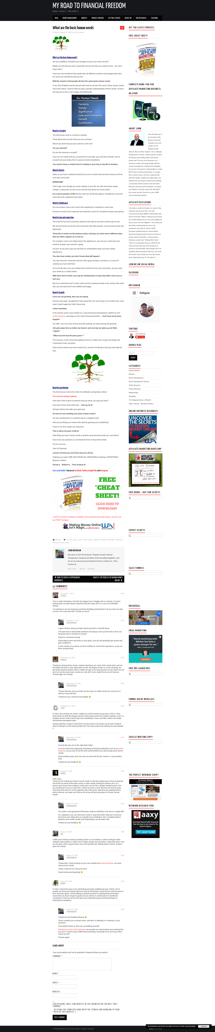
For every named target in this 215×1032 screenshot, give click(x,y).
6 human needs (71, 540)
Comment (58, 956)
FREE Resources (141, 18)
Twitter (84, 471)
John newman (79, 32)
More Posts (72, 569)
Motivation (111, 540)
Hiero (151, 1029)
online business (59, 316)
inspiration (96, 540)
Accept (203, 1026)
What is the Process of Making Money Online (108, 579)
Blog (56, 18)
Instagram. (104, 471)
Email (56, 983)
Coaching (154, 18)
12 (122, 28)
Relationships (133, 392)
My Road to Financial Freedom (89, 6)
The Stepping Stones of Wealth (140, 400)
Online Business (134, 385)
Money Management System (139, 381)
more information (190, 1026)
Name (56, 974)
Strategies (132, 396)
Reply (122, 593)
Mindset (84, 18)
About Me (128, 18)
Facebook (77, 471)
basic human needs (85, 540)
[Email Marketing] (145, 649)
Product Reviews (98, 18)
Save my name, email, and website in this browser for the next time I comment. (85, 1005)
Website (56, 992)
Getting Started (114, 18)
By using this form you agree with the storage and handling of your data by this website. (87, 1011)
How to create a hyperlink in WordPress (67, 579)
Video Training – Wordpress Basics (141, 404)
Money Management (70, 18)
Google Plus (92, 471)
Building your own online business (72, 929)
